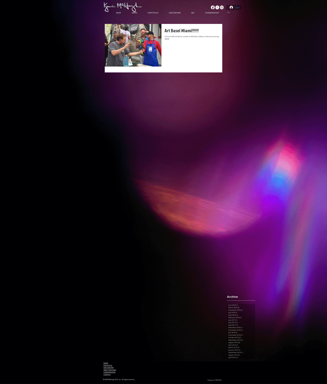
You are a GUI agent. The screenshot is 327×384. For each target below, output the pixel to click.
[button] (229, 12)
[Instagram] (222, 7)
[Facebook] (213, 7)
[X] (217, 7)
